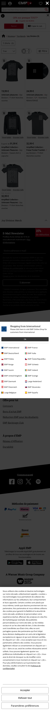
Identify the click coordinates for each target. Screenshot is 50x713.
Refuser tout (25, 698)
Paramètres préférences (25, 705)
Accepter (25, 690)
